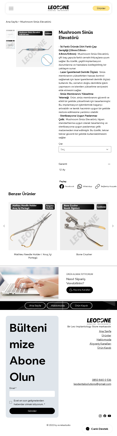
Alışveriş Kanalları (100, 343)
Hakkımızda (104, 339)
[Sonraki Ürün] (113, 226)
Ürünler (106, 335)
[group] (58, 232)
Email (12, 388)
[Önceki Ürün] (4, 226)
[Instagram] (100, 416)
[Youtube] (109, 416)
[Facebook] (105, 416)
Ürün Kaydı (104, 347)
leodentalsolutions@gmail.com (92, 384)
